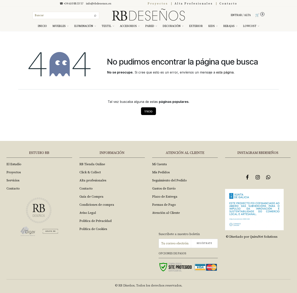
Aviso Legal (87, 213)
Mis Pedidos (161, 172)
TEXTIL (106, 26)
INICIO (42, 26)
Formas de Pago (164, 205)
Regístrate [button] (204, 243)
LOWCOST (249, 26)
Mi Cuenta (159, 164)
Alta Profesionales (194, 3)
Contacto (228, 3)
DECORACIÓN (172, 26)
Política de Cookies (93, 229)
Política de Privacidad (95, 221)
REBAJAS (229, 26)
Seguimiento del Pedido (169, 180)
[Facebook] (247, 177)
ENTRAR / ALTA (241, 15)
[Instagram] (258, 177)
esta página (225, 72)
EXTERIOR (196, 26)
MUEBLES (59, 26)
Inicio (148, 111)
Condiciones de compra (96, 205)
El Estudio (13, 164)
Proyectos (158, 3)
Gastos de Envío (164, 188)
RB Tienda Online (92, 164)
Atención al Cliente (166, 213)
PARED (149, 26)
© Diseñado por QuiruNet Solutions (251, 237)
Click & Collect (90, 172)
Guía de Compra (91, 197)
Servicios (12, 180)
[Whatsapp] (268, 177)
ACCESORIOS (128, 26)
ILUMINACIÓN (83, 26)
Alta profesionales (92, 180)
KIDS (211, 26)
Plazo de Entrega (164, 197)
